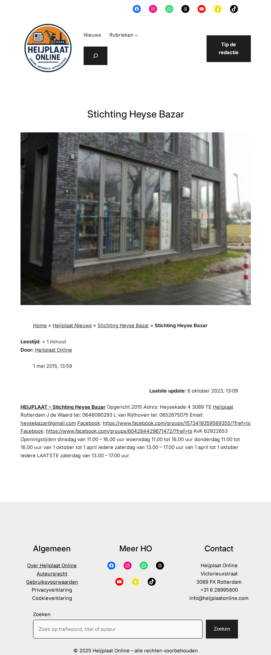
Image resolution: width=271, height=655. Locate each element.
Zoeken (42, 614)
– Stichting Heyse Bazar (76, 407)
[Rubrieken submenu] (136, 35)
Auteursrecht (52, 574)
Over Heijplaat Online (52, 566)
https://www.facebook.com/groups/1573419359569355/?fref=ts (177, 423)
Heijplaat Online (53, 350)
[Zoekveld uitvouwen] (95, 56)
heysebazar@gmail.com (48, 423)
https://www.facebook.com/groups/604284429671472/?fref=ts (119, 431)
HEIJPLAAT (34, 407)
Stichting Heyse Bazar (123, 325)
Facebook (88, 423)
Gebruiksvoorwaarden (52, 582)
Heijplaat (223, 407)
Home (40, 325)
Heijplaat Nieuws (72, 325)
